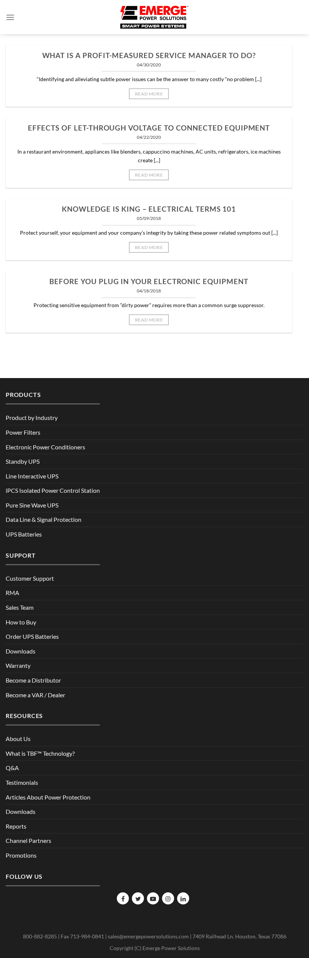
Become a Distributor (33, 680)
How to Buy (21, 622)
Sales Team (20, 607)
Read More (149, 93)
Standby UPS (23, 461)
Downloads (20, 651)
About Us (18, 738)
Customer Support (30, 578)
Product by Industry (32, 417)
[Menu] (10, 17)
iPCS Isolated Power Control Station (53, 490)
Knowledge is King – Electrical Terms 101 (149, 209)
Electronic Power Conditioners (45, 447)
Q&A (12, 767)
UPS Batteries (24, 534)
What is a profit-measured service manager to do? (149, 55)
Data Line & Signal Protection (43, 519)
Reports (16, 826)
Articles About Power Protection (48, 797)
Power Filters (23, 432)
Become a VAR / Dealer (35, 694)
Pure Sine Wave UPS (32, 505)
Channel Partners (28, 840)
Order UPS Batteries (32, 636)
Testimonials (22, 782)
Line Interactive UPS (32, 476)
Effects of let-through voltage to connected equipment (149, 128)
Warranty (18, 665)
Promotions (21, 855)
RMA (12, 592)
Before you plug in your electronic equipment (148, 281)
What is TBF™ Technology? (40, 753)
